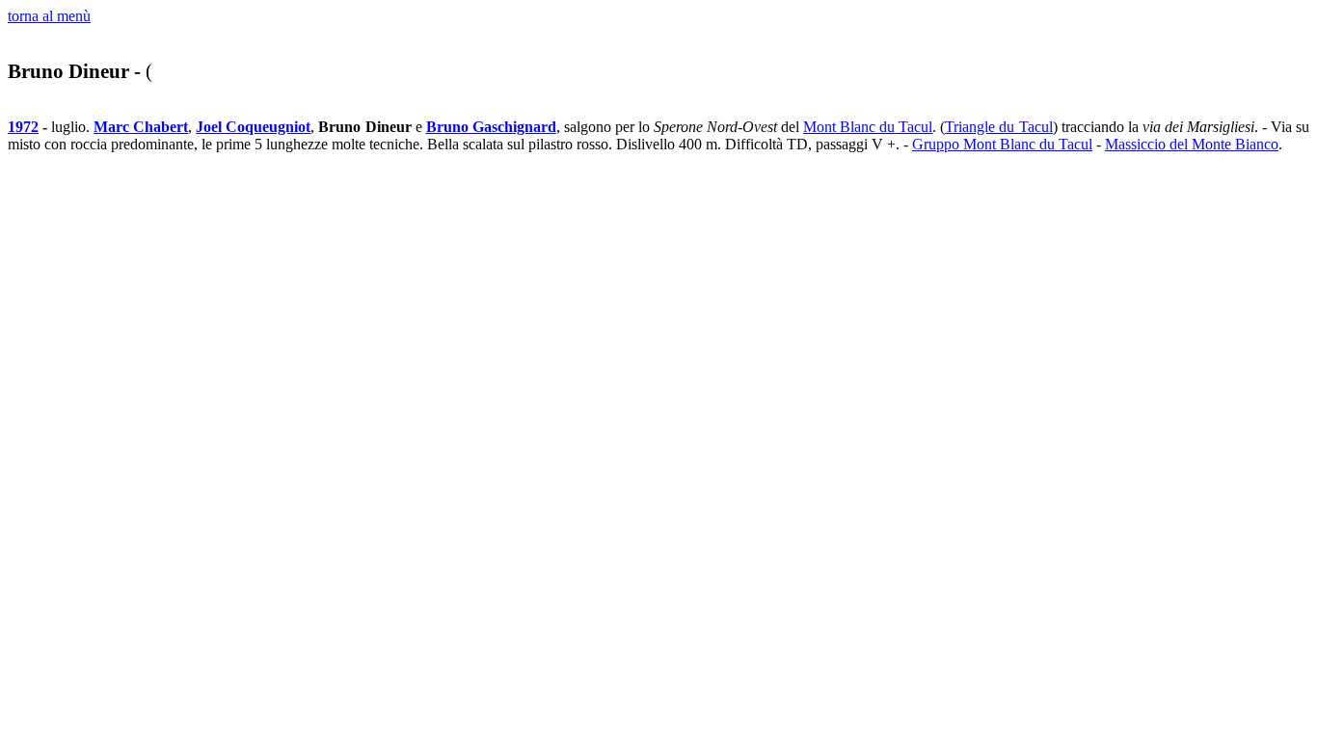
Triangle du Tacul (998, 127)
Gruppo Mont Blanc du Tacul (1002, 144)
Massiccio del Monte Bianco (1191, 144)
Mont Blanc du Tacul (867, 127)
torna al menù (49, 16)
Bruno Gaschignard (491, 127)
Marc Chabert (141, 127)
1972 (23, 127)
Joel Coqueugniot (253, 127)
